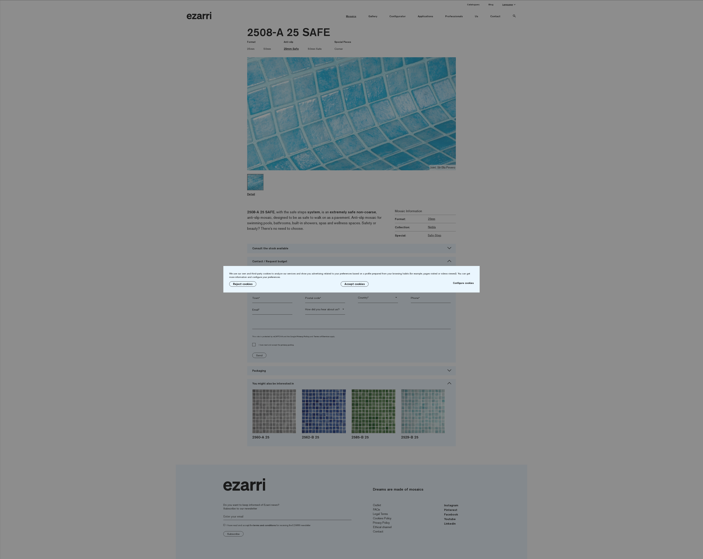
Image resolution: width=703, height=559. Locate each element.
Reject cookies (242, 284)
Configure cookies (463, 283)
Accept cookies (355, 284)
